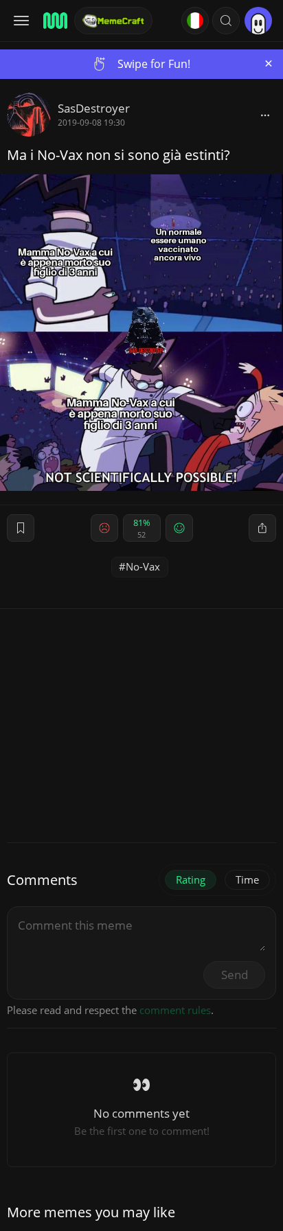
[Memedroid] (54, 20)
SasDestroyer (94, 108)
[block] (265, 115)
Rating (190, 879)
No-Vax (143, 566)
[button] (226, 20)
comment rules (175, 1010)
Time (247, 879)
